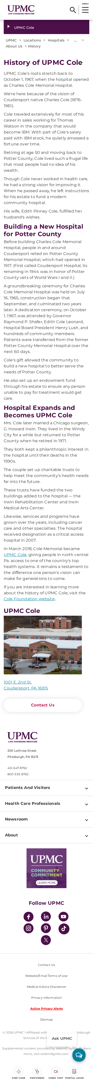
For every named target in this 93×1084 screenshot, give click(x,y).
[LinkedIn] (46, 917)
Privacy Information (46, 997)
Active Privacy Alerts (46, 1008)
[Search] (73, 10)
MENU (85, 3)
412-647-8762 (17, 768)
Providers (37, 1078)
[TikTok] (64, 928)
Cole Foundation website (29, 599)
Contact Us (43, 705)
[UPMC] (20, 10)
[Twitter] (46, 940)
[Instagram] (28, 929)
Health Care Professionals (32, 803)
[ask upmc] (79, 1055)
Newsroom (16, 819)
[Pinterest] (46, 929)
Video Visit (55, 1078)
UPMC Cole (24, 27)
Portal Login (74, 1078)
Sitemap (46, 1019)
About (11, 835)
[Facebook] (28, 917)
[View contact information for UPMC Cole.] (43, 645)
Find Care (18, 1078)
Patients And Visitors (27, 787)
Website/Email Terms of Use (46, 976)
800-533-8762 (18, 774)
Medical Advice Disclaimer (46, 987)
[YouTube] (63, 917)
